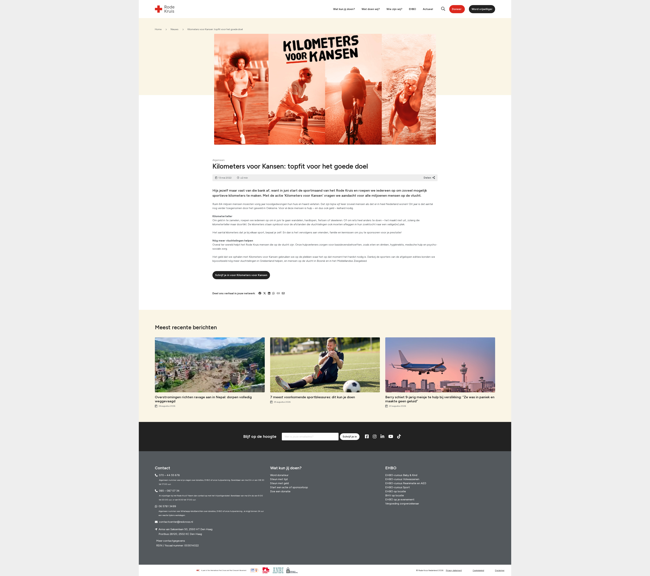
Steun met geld (279, 483)
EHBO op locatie (395, 491)
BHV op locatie (394, 495)
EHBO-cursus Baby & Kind (401, 475)
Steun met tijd (279, 479)
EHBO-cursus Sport (397, 487)
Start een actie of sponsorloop (289, 487)
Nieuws (174, 29)
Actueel (428, 9)
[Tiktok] (399, 436)
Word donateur (279, 475)
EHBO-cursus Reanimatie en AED (405, 483)
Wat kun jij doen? (344, 9)
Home (158, 29)
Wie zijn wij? (394, 9)
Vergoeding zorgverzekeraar (402, 503)
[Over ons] (223, 570)
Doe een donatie (280, 491)
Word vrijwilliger (482, 9)
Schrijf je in (350, 436)
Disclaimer (499, 570)
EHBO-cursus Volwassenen (402, 479)
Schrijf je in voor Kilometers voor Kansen (241, 275)
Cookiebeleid (478, 570)
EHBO (412, 9)
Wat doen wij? (371, 9)
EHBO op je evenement (399, 499)
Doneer (456, 9)
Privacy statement (454, 570)
